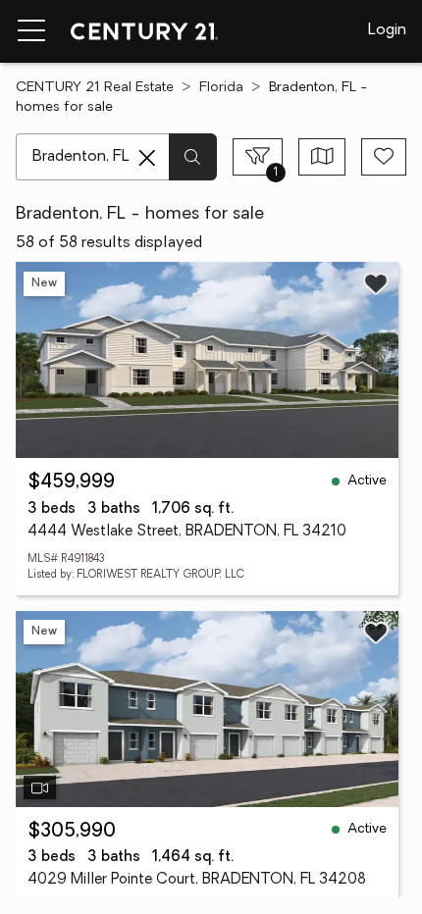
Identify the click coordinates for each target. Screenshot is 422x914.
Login (387, 30)
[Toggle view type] (322, 157)
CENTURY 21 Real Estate (95, 87)
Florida (221, 87)
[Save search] (383, 157)
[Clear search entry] (147, 158)
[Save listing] (376, 283)
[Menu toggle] (31, 31)
